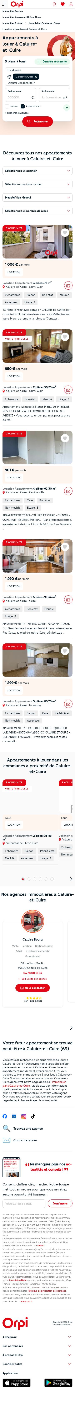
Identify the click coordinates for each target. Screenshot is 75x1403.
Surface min (48, 91)
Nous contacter (34, 987)
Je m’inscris (60, 1203)
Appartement (33, 106)
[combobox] (40, 77)
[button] (36, 77)
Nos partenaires (12, 1346)
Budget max (14, 91)
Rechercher (41, 121)
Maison (14, 106)
